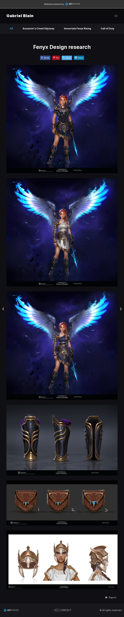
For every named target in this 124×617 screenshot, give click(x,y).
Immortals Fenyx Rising (77, 28)
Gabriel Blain (20, 15)
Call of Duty (107, 28)
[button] (110, 597)
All (11, 28)
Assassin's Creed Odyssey (38, 28)
